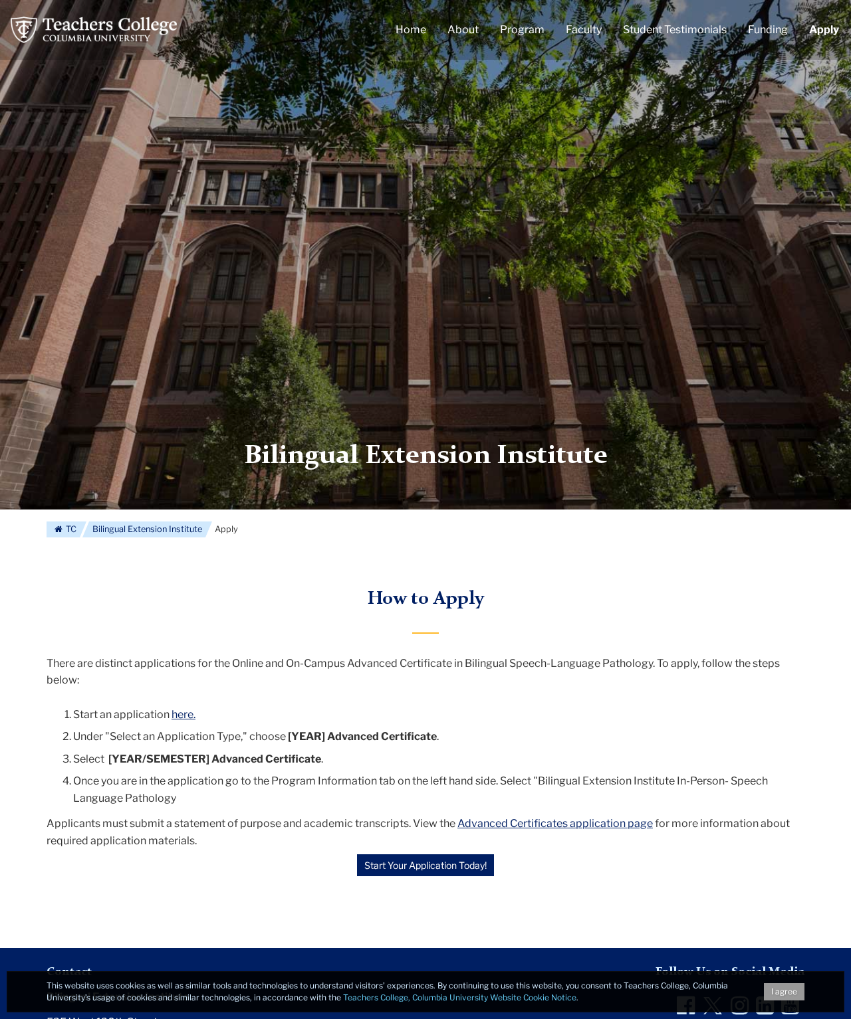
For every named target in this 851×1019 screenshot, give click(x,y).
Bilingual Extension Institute (426, 456)
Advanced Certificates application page (555, 823)
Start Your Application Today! (425, 865)
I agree (784, 991)
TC (70, 529)
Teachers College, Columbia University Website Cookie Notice (459, 997)
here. (183, 714)
